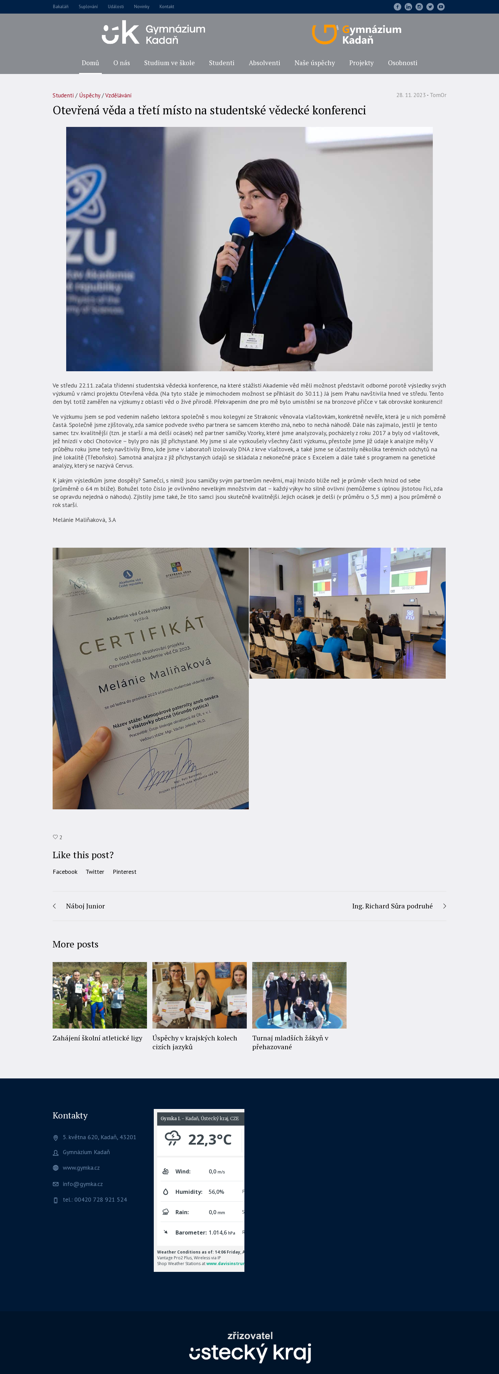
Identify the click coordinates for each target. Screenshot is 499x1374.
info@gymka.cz (83, 1184)
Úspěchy (89, 95)
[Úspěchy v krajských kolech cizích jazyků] (199, 995)
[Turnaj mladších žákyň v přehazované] (299, 995)
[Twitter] (430, 7)
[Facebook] (397, 7)
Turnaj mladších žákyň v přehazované (290, 1042)
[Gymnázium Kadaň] (249, 1347)
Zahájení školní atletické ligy (97, 1037)
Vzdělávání (118, 95)
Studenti (63, 95)
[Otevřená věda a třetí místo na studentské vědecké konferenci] (249, 248)
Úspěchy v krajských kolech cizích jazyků (194, 1042)
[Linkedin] (408, 7)
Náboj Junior (85, 905)
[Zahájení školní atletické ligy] (100, 995)
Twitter (95, 872)
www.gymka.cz (81, 1167)
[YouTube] (441, 7)
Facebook (65, 872)
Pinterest (124, 872)
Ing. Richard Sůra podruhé (392, 905)
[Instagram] (419, 7)
